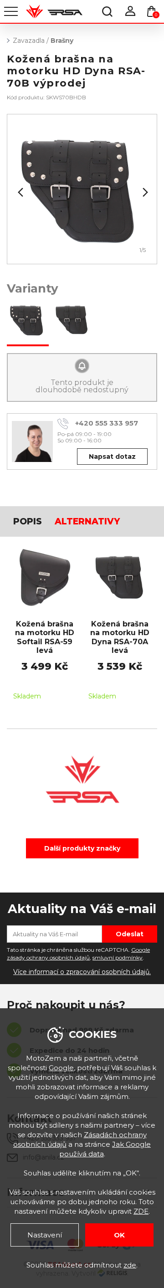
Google (61, 1067)
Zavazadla (29, 40)
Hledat (107, 11)
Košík (156, 14)
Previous (19, 192)
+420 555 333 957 (106, 423)
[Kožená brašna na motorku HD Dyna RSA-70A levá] (72, 320)
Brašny (62, 40)
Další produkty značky (82, 848)
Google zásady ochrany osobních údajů (78, 953)
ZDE (141, 1211)
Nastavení (44, 1235)
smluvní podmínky (117, 957)
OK (119, 1235)
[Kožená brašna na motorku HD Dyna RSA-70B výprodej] (28, 320)
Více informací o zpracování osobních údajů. (82, 972)
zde (129, 1265)
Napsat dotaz (112, 456)
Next (144, 192)
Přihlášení (129, 11)
